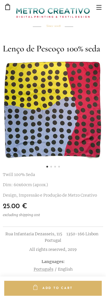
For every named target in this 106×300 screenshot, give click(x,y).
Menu (99, 7)
